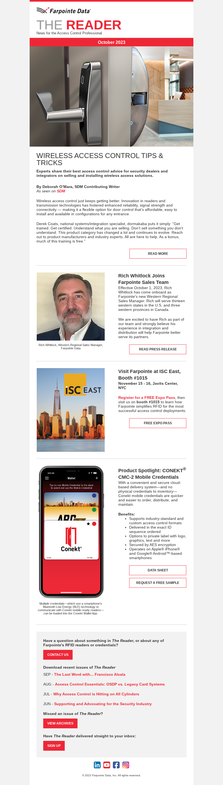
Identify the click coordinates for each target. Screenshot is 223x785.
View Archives (60, 723)
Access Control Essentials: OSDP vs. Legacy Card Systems (110, 684)
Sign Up (54, 746)
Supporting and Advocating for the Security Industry (103, 704)
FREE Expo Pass (158, 423)
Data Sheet (158, 570)
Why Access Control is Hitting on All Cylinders (96, 694)
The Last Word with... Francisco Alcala (89, 674)
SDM (61, 191)
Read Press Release (158, 349)
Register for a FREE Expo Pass (146, 397)
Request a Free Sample (157, 583)
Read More (158, 254)
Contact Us (58, 655)
